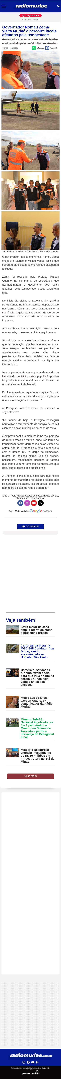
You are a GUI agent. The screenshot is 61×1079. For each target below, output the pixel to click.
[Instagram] (27, 503)
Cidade (37, 20)
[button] (3, 6)
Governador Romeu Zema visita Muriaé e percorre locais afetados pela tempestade (29, 31)
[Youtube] (34, 503)
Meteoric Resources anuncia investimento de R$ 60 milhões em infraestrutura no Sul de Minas (37, 755)
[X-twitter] (41, 503)
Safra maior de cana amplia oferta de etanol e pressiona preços (37, 629)
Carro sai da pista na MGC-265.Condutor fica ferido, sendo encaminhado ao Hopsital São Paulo (37, 651)
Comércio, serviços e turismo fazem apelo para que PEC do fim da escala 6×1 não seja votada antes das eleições (37, 677)
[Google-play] (37, 1062)
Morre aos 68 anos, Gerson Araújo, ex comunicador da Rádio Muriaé (37, 702)
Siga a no (19, 511)
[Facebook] (20, 503)
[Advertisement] (30, 822)
